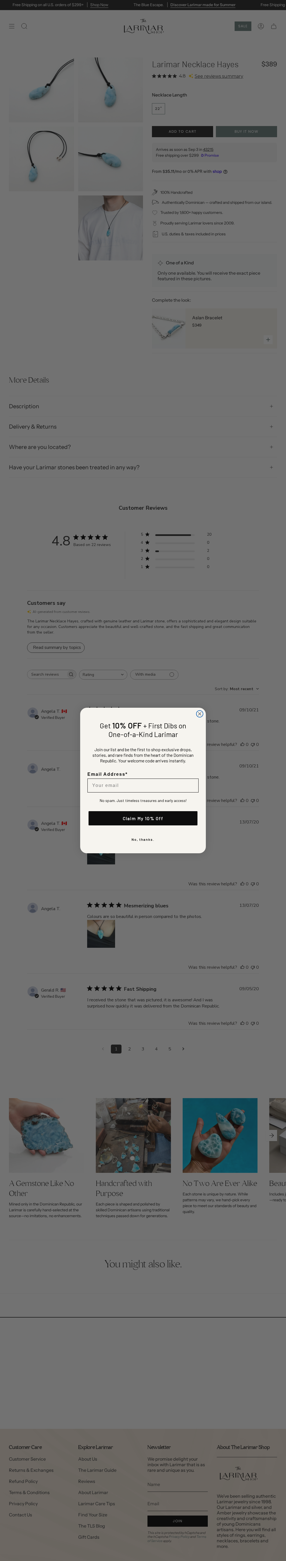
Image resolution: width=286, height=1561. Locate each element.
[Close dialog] (199, 714)
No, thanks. (143, 839)
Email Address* (107, 774)
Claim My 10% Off (143, 818)
